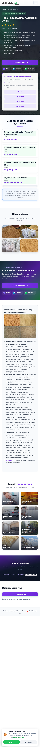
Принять (11, 742)
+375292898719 (31, 575)
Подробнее (28, 742)
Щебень (9, 460)
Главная (4, 10)
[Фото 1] (11, 231)
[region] (20, 158)
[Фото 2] (29, 231)
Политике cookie (19, 737)
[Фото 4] (29, 245)
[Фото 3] (11, 245)
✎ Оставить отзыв (20, 594)
